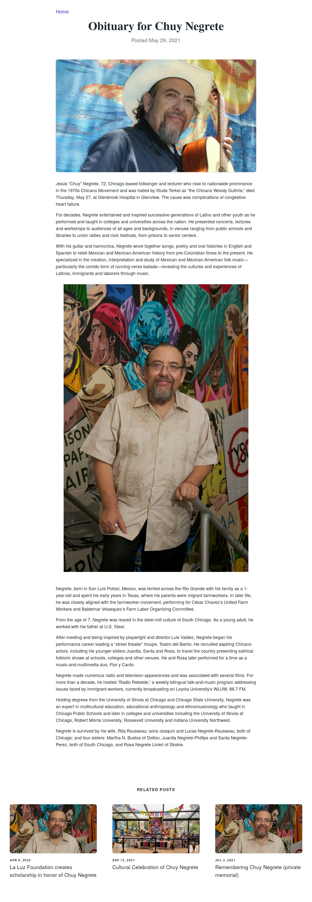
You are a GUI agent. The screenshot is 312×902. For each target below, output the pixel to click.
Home (62, 11)
